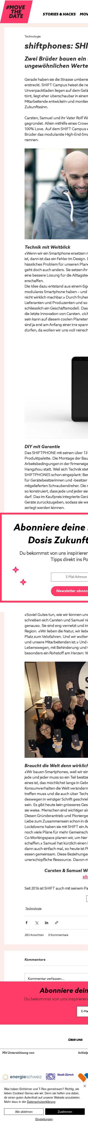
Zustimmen (65, 1112)
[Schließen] (82, 1088)
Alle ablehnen (24, 1112)
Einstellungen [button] (44, 1119)
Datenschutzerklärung (41, 1102)
